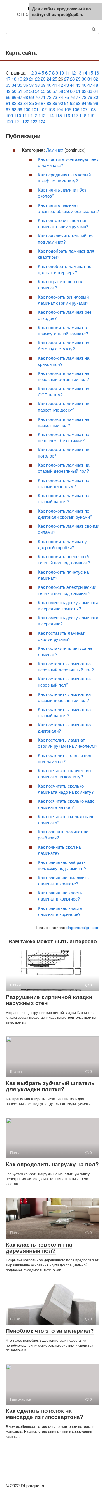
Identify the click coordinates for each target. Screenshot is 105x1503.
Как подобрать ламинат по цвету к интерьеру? (64, 269)
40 (49, 85)
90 (60, 103)
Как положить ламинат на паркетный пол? (63, 422)
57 (54, 91)
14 (85, 73)
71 (43, 97)
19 (20, 79)
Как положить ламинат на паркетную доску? (63, 406)
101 (35, 109)
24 (49, 79)
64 (95, 91)
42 (60, 85)
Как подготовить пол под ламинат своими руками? (63, 223)
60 (72, 91)
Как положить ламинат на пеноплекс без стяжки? (63, 437)
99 (20, 109)
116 (66, 115)
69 (31, 97)
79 (90, 97)
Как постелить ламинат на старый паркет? (64, 712)
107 (84, 109)
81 (8, 103)
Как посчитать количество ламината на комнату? (64, 773)
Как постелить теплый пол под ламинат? (64, 758)
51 (20, 91)
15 (90, 73)
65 (8, 97)
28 (72, 79)
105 (67, 109)
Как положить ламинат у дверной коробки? (62, 544)
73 (54, 97)
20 (25, 79)
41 (54, 85)
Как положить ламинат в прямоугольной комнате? (63, 330)
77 (78, 97)
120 (9, 121)
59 (66, 91)
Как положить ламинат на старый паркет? (63, 498)
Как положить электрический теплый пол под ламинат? (67, 590)
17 (8, 79)
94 (84, 103)
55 (43, 91)
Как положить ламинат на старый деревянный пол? (63, 468)
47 (90, 85)
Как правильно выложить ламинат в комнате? (63, 880)
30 (84, 79)
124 (42, 121)
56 (49, 91)
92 (72, 103)
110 (17, 115)
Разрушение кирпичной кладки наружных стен (49, 1000)
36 (25, 85)
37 (31, 85)
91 (66, 103)
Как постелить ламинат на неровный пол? (64, 682)
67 (20, 97)
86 (37, 103)
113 (42, 115)
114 (50, 115)
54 (37, 91)
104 (59, 109)
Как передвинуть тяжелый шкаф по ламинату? (64, 177)
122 (25, 121)
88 (49, 103)
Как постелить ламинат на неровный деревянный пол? (66, 666)
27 (66, 79)
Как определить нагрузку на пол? (52, 1164)
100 (26, 109)
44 (72, 85)
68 (25, 97)
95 (90, 103)
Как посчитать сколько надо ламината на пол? (66, 804)
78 (84, 97)
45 (78, 85)
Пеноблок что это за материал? (50, 1330)
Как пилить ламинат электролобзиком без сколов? (68, 208)
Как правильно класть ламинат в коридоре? (60, 911)
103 (51, 109)
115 (58, 115)
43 (66, 85)
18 (14, 79)
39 (43, 85)
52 (25, 91)
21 (31, 79)
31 (90, 79)
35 (20, 85)
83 (20, 103)
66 (14, 97)
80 (95, 97)
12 (73, 73)
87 (43, 103)
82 (14, 103)
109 (9, 115)
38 (37, 85)
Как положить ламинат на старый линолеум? (63, 483)
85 (31, 103)
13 (79, 73)
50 (14, 91)
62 (84, 91)
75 (66, 97)
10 (61, 73)
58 (60, 91)
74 (60, 97)
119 (91, 115)
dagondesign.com (82, 927)
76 (72, 97)
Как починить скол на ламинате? (59, 850)
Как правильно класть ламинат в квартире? (60, 895)
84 (25, 103)
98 (14, 109)
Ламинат (54, 150)
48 (95, 85)
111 (25, 115)
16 (96, 73)
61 (78, 91)
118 (82, 115)
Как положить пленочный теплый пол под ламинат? (64, 559)
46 (84, 85)
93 (78, 103)
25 (54, 79)
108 (92, 109)
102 (43, 109)
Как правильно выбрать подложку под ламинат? (62, 865)
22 (37, 79)
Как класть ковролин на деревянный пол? (39, 1247)
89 (54, 103)
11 (67, 73)
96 (95, 103)
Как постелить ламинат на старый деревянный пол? (64, 697)
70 (37, 97)
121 (17, 121)
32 (95, 79)
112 (33, 115)
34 (14, 85)
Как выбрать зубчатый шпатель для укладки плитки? (50, 1086)
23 (43, 79)
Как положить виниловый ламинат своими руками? (63, 300)
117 (74, 115)
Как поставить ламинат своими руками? (61, 636)
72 (49, 97)
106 (75, 109)
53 (31, 91)
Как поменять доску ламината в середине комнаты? (68, 605)
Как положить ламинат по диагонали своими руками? (65, 514)
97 (8, 109)
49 (8, 91)
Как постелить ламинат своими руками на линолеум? (67, 743)
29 (78, 79)
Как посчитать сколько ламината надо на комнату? (66, 789)
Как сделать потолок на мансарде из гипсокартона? (44, 1414)
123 (33, 121)
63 (90, 91)
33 (8, 85)
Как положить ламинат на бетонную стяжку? (63, 345)
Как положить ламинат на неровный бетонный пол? (63, 376)
